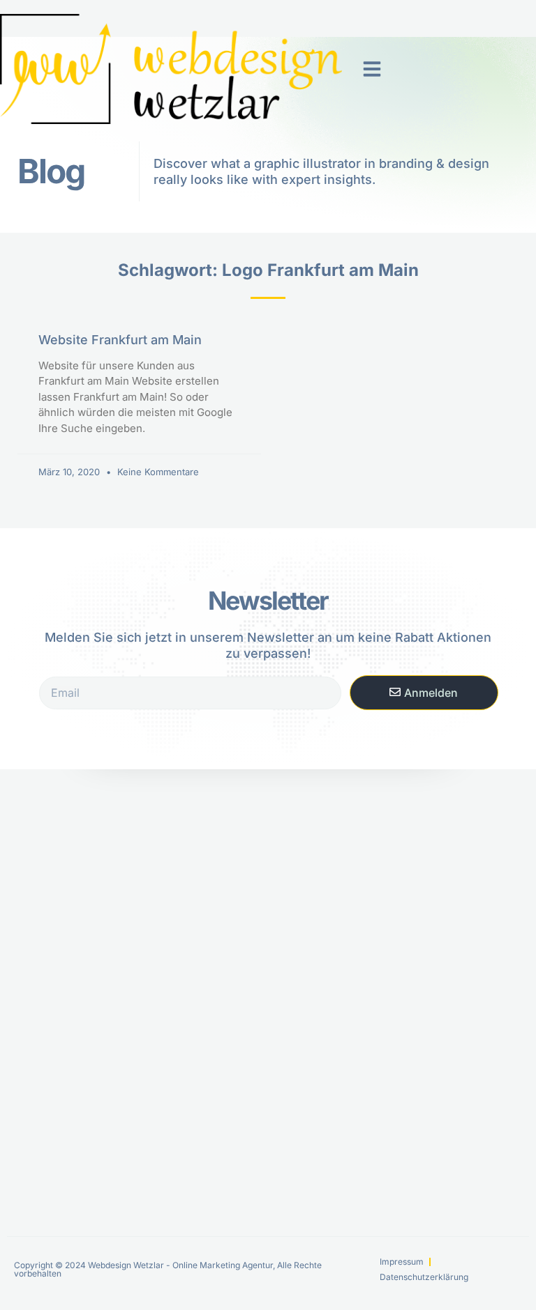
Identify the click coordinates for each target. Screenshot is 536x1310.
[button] (372, 69)
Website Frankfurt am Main (120, 339)
